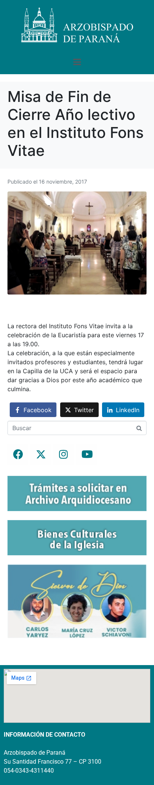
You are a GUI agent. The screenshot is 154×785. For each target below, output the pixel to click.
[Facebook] (17, 454)
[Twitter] (40, 454)
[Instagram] (63, 454)
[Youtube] (86, 454)
